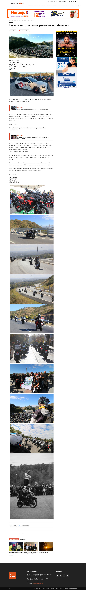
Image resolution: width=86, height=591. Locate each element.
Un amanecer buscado (43, 552)
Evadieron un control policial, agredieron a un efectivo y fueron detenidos (32, 109)
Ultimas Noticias (37, 588)
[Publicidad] (43, 13)
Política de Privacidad (73, 588)
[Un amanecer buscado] (46, 546)
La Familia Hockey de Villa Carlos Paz (16, 552)
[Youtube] (76, 2)
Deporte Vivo (57, 4)
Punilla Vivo (64, 4)
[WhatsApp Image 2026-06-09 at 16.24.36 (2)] (66, 56)
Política (43, 4)
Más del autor (22, 539)
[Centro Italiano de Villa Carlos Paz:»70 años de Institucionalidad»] (31, 546)
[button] (78, 6)
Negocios (71, 4)
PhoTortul (14, 20)
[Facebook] (69, 2)
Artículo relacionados (14, 539)
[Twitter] (74, 2)
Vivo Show (49, 4)
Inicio (10, 20)
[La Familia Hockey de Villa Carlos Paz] (16, 546)
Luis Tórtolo (13, 27)
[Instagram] (71, 2)
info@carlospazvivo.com (38, 583)
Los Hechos (37, 4)
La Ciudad (30, 4)
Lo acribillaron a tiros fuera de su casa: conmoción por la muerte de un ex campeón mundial (32, 138)
